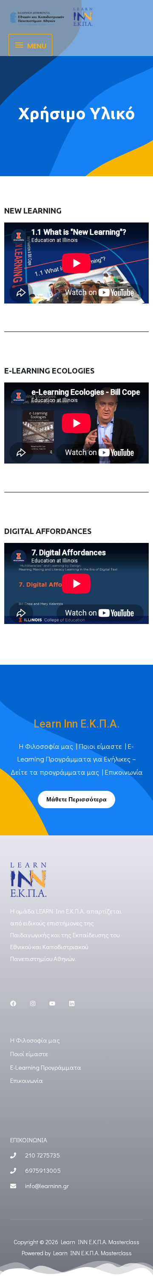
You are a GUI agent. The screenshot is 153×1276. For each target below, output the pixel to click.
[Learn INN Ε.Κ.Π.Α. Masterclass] (50, 16)
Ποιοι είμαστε (100, 746)
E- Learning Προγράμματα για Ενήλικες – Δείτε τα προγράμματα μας (73, 759)
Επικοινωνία (124, 771)
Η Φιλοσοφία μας (46, 746)
